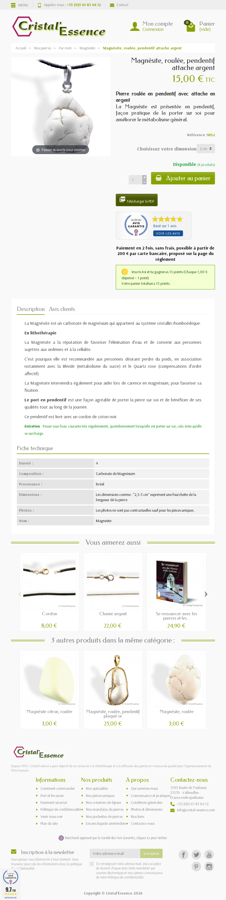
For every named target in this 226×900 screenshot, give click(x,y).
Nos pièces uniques (100, 795)
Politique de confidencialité (61, 809)
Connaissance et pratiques (150, 795)
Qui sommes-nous (144, 788)
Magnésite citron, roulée (49, 711)
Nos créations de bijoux (103, 802)
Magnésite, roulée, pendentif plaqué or (112, 714)
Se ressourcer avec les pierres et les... (176, 616)
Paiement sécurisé (54, 802)
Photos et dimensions (146, 809)
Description (31, 309)
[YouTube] (209, 854)
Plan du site (49, 823)
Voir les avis (168, 233)
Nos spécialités (97, 788)
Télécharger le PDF (136, 200)
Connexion (152, 29)
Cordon (49, 613)
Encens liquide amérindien (106, 823)
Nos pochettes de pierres (104, 816)
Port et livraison (52, 795)
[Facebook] (183, 854)
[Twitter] (196, 854)
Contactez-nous (143, 823)
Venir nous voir (52, 816)
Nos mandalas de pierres (104, 809)
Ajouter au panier (188, 178)
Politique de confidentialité (125, 877)
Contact (122, 4)
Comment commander (58, 788)
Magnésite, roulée (176, 711)
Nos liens (137, 816)
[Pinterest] (196, 866)
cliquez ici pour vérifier (151, 837)
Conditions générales (146, 802)
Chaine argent (113, 613)
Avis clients (62, 309)
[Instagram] (209, 866)
